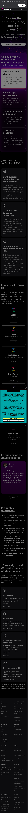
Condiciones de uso (17, 409)
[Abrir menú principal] (24, 9)
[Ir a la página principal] (6, 9)
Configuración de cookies (13, 420)
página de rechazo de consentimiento (16, 415)
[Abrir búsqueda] (21, 9)
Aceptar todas (13, 418)
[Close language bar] (24, 1)
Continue (21, 5)
